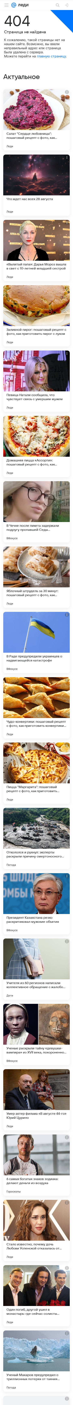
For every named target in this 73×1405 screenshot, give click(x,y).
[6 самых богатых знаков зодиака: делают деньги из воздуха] (36, 1165)
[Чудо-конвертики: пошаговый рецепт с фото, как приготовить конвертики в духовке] (36, 707)
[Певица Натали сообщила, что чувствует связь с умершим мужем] (36, 381)
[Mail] (13, 5)
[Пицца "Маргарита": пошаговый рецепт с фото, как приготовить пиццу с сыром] (36, 773)
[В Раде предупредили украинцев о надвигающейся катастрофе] (36, 642)
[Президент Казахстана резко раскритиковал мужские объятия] (36, 903)
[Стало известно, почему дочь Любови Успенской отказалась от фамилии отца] (36, 1230)
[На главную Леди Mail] (22, 5)
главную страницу (51, 56)
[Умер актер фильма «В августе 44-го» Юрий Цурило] (36, 1099)
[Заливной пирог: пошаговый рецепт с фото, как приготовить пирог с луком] (36, 315)
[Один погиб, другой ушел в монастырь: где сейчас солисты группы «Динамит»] (36, 1295)
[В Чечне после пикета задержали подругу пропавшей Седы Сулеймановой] (36, 511)
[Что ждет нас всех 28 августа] (36, 185)
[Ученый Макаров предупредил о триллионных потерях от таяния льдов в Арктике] (36, 1361)
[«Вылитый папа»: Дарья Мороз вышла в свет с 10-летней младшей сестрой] (36, 250)
